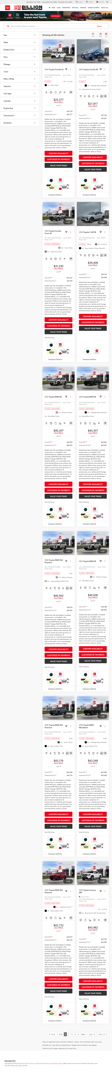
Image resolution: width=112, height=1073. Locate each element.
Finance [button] (83, 8)
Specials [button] (75, 8)
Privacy (33, 1063)
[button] (72, 51)
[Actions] (70, 69)
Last (91, 1034)
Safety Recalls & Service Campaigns (47, 1063)
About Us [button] (104, 8)
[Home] (49, 7)
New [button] (53, 8)
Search (99, 26)
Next (83, 1034)
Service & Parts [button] (94, 8)
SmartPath (66, 8)
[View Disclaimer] (64, 92)
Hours (61, 1063)
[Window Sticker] (70, 92)
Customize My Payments (58, 159)
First (52, 1034)
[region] (58, 129)
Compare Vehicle (55, 195)
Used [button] (59, 8)
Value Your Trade (58, 165)
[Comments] (101, 96)
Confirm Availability (58, 153)
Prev (60, 1034)
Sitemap (27, 1063)
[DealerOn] (10, 1061)
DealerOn (21, 1063)
